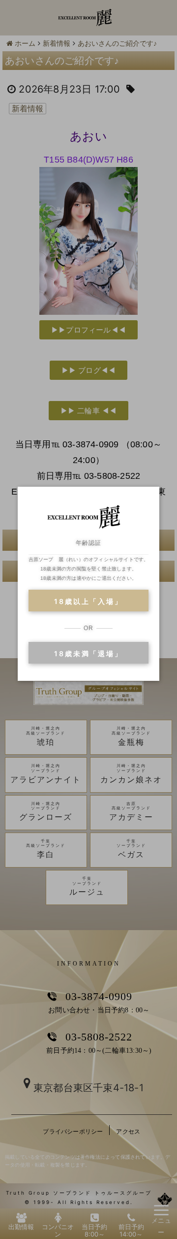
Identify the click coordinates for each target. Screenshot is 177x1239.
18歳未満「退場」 (88, 653)
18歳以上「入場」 (88, 601)
